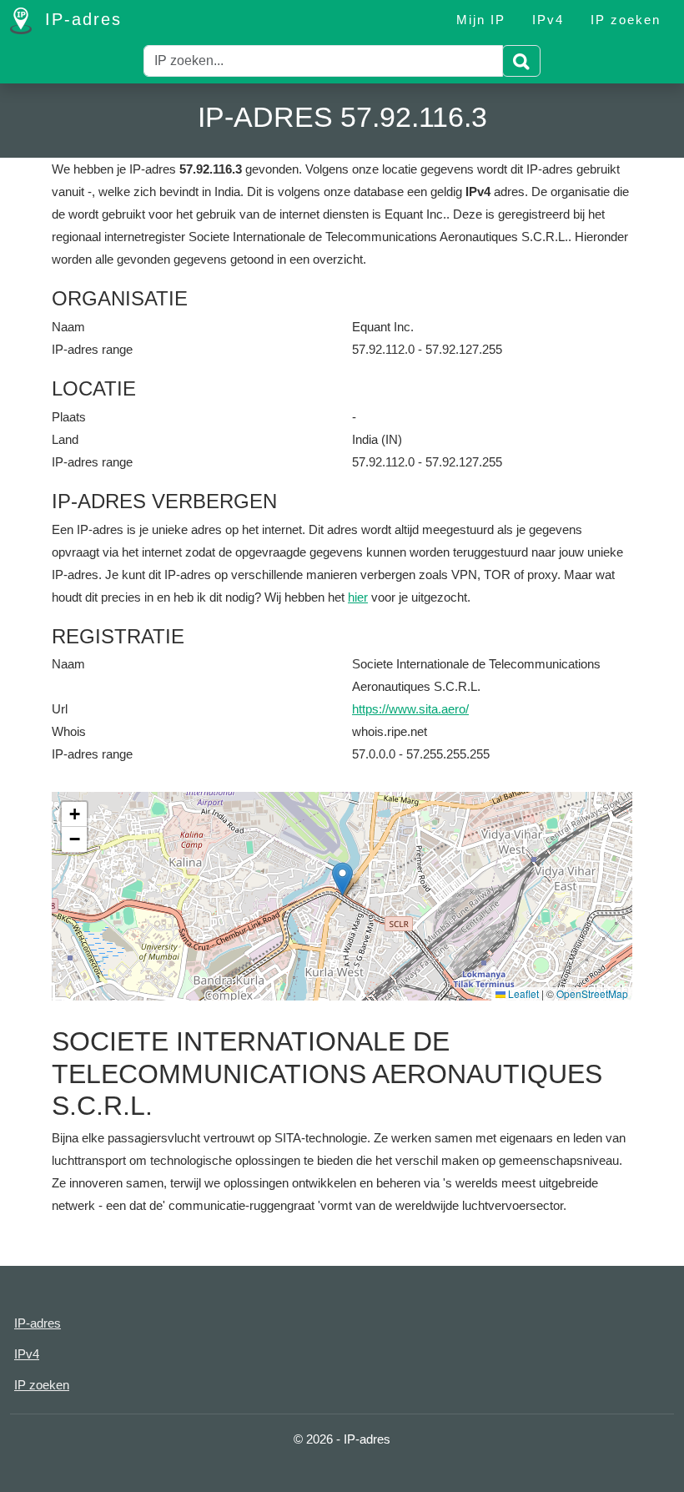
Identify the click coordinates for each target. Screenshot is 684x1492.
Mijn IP (480, 20)
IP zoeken (626, 20)
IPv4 (548, 20)
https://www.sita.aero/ (410, 709)
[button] (342, 879)
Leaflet (522, 993)
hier (358, 597)
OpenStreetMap (592, 993)
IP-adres (80, 19)
